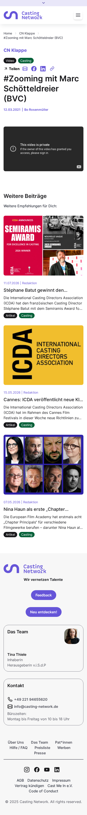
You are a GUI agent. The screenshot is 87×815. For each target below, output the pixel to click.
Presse (40, 753)
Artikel (10, 315)
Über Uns (16, 742)
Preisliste (42, 747)
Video (10, 60)
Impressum (61, 780)
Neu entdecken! (43, 612)
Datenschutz (38, 780)
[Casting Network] (23, 15)
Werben (63, 747)
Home (8, 33)
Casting (25, 60)
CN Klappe (27, 33)
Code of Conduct (43, 791)
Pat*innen (63, 742)
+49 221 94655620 (31, 699)
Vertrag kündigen (29, 785)
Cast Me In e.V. (60, 785)
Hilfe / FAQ (18, 747)
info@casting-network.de (36, 706)
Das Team (39, 742)
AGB (20, 780)
